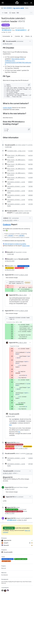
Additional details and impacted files (14, 240)
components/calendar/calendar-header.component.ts (16, 282)
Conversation (8, 36)
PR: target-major (19, 268)
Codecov (7, 224)
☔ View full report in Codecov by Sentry (14, 244)
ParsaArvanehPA (11, 41)
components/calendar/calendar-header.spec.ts (19, 318)
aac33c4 (30, 155)
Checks (29, 36)
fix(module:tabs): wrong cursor (16, 150)
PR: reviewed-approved (12, 509)
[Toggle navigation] (2, 2)
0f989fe (30, 173)
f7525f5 (30, 159)
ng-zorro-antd (18, 8)
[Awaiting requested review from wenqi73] (32, 543)
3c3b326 (30, 458)
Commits (19, 36)
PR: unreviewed (10, 268)
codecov (5, 218)
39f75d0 (30, 464)
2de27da (30, 190)
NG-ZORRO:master (6, 30)
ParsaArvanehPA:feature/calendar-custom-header (21, 30)
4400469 (30, 195)
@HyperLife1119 (7, 477)
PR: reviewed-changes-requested (14, 444)
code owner (18, 212)
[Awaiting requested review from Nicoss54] (32, 545)
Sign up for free (8, 528)
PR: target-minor (10, 446)
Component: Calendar (23, 266)
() (10, 235)
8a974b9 (30, 164)
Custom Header (7, 107)
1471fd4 (30, 204)
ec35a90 (30, 177)
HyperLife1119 (6, 28)
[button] (30, 41)
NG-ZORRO (7, 8)
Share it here (25, 245)
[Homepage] (17, 2)
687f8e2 (30, 199)
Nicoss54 (10, 252)
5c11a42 (30, 150)
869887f (30, 182)
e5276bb (30, 168)
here (10, 425)
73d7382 (30, 186)
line (19, 431)
